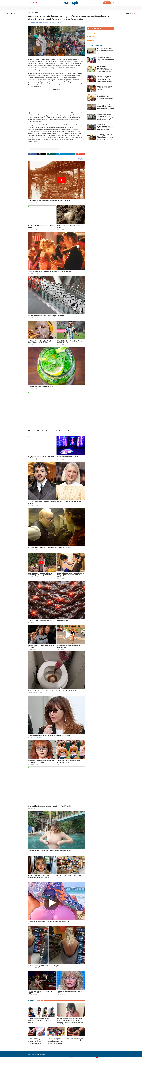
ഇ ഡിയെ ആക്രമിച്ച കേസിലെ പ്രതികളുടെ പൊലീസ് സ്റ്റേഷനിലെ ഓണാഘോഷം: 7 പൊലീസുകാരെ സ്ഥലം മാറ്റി (55, 1040)
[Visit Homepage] (71, 3)
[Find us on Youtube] (36, 3)
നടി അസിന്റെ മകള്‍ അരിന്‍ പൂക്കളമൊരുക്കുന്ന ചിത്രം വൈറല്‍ (104, 87)
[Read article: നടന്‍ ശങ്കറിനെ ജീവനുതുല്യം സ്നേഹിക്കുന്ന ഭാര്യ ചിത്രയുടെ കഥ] (91, 51)
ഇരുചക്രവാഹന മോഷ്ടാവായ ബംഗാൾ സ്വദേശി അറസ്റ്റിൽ (75, 1039)
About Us (82, 1053)
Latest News (38, 8)
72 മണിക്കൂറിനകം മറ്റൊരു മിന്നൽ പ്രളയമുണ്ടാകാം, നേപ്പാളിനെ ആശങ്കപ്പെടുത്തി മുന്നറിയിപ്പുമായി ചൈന (105, 117)
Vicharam (49, 8)
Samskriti (101, 8)
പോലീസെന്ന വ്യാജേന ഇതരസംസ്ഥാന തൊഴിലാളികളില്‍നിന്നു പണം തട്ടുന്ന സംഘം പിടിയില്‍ (40, 1020)
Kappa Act (38, 149)
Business (110, 8)
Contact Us (88, 1053)
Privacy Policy (101, 1053)
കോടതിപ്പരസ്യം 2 (91, 36)
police (32, 149)
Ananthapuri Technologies (40, 1054)
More (80, 8)
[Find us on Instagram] (30, 3)
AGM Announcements (109, 1053)
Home (29, 12)
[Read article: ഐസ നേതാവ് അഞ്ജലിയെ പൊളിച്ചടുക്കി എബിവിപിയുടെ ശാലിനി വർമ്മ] (91, 60)
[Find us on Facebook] (28, 3)
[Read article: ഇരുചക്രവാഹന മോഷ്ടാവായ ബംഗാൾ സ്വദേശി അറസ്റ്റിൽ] (76, 1031)
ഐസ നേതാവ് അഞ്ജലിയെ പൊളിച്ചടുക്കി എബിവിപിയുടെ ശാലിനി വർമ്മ (105, 59)
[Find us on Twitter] (33, 3)
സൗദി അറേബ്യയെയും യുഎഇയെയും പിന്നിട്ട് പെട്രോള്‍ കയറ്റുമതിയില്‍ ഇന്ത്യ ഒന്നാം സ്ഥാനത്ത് (105, 97)
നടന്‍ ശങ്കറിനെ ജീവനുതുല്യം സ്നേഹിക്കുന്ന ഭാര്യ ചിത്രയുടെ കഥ (105, 50)
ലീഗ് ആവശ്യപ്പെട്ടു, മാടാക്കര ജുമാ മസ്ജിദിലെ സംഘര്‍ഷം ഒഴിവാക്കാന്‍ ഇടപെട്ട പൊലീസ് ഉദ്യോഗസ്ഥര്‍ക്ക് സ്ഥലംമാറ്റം (105, 136)
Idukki (30, 1015)
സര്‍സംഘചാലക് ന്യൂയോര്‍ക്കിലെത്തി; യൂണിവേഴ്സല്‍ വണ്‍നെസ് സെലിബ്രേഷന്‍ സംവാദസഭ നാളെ (104, 70)
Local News (90, 8)
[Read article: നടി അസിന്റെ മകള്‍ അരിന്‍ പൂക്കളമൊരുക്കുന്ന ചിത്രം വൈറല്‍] (91, 88)
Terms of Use (94, 1053)
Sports (59, 8)
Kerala (36, 12)
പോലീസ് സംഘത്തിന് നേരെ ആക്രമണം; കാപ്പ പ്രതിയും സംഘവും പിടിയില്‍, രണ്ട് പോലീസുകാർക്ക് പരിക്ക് (35, 1040)
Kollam (60, 22)
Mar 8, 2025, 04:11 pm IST (48, 22)
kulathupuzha (55, 149)
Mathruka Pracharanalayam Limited (36, 1053)
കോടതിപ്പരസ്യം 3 (91, 40)
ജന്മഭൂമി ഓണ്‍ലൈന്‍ (36, 22)
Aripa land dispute (46, 149)
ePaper (108, 3)
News (33, 12)
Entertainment (70, 8)
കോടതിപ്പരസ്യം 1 (91, 33)
